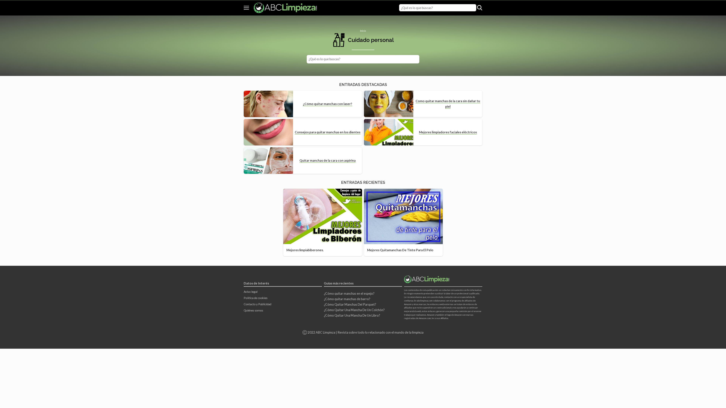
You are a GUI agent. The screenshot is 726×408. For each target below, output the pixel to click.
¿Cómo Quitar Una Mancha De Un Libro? (352, 315)
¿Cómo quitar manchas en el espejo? (349, 293)
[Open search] (479, 7)
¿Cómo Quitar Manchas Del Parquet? (350, 304)
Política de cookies (256, 298)
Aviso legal (251, 291)
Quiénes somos (253, 310)
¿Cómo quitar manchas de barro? (347, 299)
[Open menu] (246, 7)
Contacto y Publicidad (257, 304)
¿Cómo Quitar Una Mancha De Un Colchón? (354, 310)
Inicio (363, 30)
